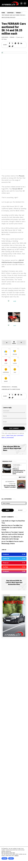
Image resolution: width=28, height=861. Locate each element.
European (10, 13)
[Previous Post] (6, 468)
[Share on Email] (9, 46)
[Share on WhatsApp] (15, 43)
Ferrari (18, 13)
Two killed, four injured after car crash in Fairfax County (12, 527)
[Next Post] (21, 484)
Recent (20, 510)
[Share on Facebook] (9, 43)
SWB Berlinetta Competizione (11, 389)
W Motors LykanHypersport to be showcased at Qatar (19, 471)
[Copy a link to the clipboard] (12, 46)
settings (16, 855)
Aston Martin (9, 482)
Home (3, 13)
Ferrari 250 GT (6, 387)
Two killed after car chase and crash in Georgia (12, 538)
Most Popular (7, 510)
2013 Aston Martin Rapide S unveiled (9, 486)
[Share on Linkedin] (21, 43)
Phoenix (14, 387)
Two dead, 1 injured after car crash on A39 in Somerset (13, 533)
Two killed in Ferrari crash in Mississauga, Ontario (12, 542)
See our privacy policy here (8, 852)
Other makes (16, 465)
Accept (4, 858)
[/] (21, 3)
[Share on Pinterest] (18, 43)
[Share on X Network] (12, 43)
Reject (11, 858)
